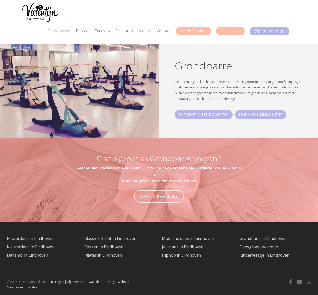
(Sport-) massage (269, 31)
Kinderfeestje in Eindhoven (264, 255)
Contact (164, 31)
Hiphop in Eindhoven (181, 255)
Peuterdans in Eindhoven (30, 238)
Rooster (83, 31)
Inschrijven (230, 31)
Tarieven (102, 31)
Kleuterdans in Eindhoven (31, 247)
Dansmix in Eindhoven (27, 255)
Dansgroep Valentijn (258, 247)
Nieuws (144, 31)
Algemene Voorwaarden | (86, 282)
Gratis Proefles (193, 31)
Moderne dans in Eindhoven (188, 238)
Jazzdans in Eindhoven (182, 247)
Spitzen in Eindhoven (103, 247)
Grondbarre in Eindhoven (263, 238)
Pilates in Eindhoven (103, 255)
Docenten (124, 31)
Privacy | (111, 282)
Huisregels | (58, 282)
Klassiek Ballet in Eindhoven (110, 238)
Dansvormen (59, 31)
